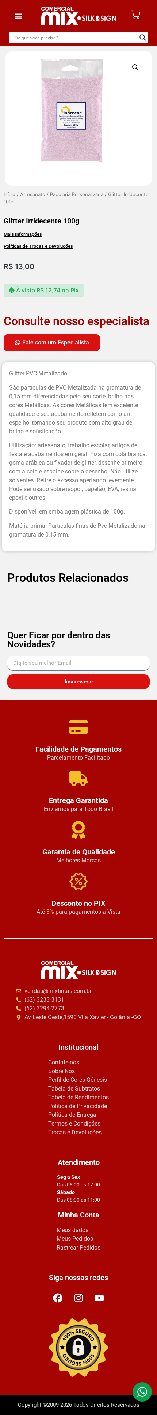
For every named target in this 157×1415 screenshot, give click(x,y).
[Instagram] (78, 1298)
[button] (18, 16)
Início (9, 194)
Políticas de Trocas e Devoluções (38, 246)
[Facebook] (57, 1298)
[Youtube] (99, 1298)
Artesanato (32, 194)
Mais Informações (23, 234)
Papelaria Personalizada (76, 194)
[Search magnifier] (143, 37)
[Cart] (135, 14)
